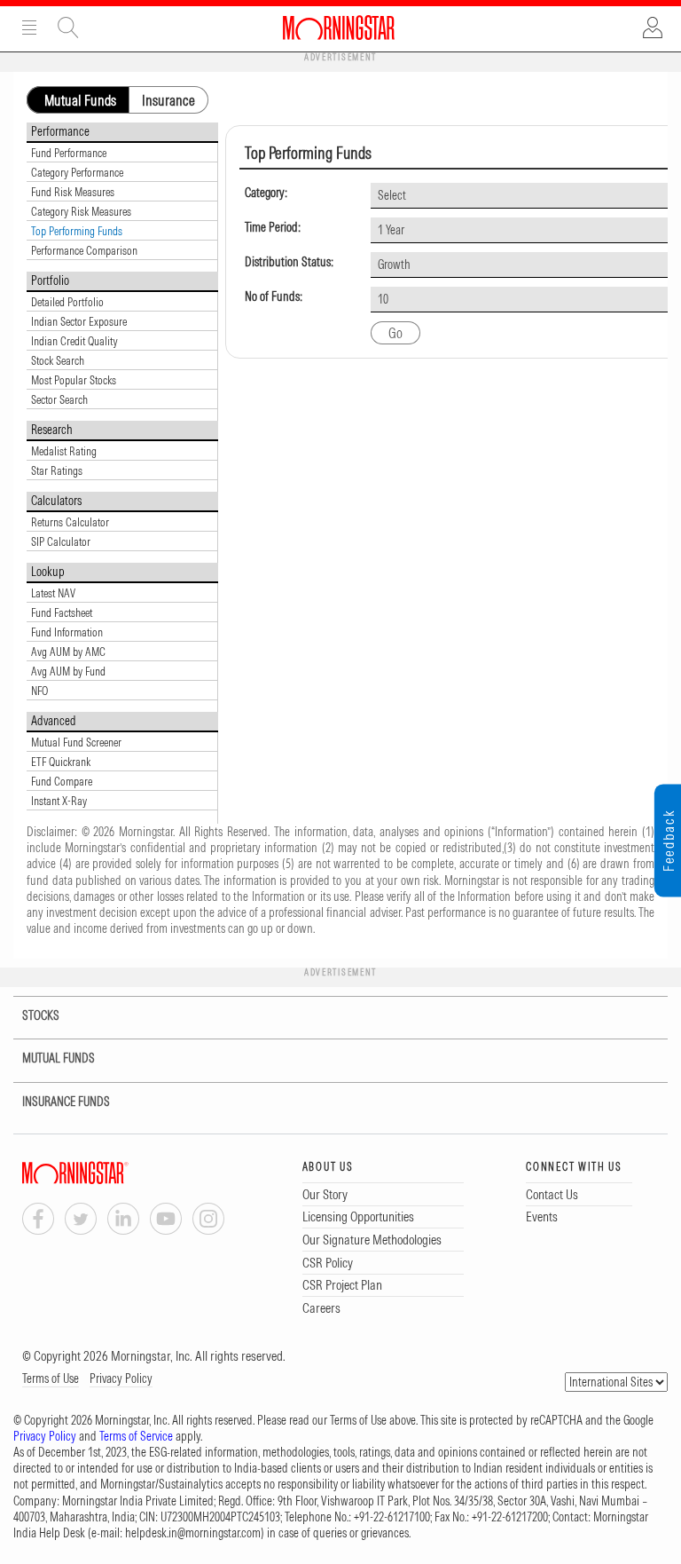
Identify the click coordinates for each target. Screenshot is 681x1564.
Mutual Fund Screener (76, 742)
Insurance (168, 100)
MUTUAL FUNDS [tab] (58, 1058)
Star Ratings (56, 470)
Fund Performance (68, 153)
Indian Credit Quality (74, 341)
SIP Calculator (60, 541)
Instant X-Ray (59, 801)
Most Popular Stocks (73, 380)
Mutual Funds (80, 100)
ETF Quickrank (60, 761)
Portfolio (50, 280)
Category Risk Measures (81, 211)
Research (52, 430)
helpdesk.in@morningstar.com (193, 1533)
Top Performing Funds (76, 231)
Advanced (53, 721)
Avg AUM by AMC (68, 651)
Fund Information (67, 632)
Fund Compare (61, 781)
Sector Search (59, 399)
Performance (60, 131)
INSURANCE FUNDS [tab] (66, 1102)
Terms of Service (136, 1436)
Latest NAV (53, 593)
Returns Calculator (70, 522)
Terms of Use (50, 1378)
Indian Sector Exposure (79, 321)
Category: (266, 193)
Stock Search (57, 360)
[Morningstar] (111, 1173)
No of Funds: (273, 297)
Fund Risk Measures (72, 192)
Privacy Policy (121, 1378)
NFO (39, 690)
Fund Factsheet (61, 612)
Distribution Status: (289, 262)
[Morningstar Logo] (339, 28)
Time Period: (273, 227)
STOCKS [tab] (39, 1015)
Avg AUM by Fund (68, 671)
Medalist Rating (64, 451)
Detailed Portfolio (67, 302)
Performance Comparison (84, 250)
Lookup (48, 572)
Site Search (68, 27)
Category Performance (77, 172)
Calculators (56, 501)
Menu (29, 27)
